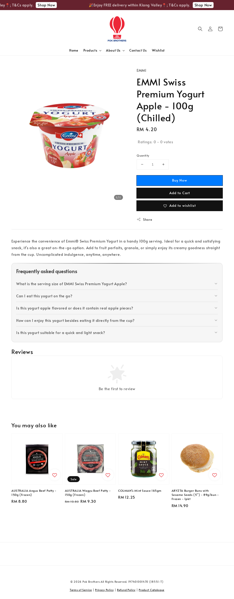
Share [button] (147, 219)
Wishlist (158, 50)
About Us (113, 50)
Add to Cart (179, 192)
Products (90, 50)
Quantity (143, 155)
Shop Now (43, 4)
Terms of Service (81, 590)
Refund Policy (126, 590)
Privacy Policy (104, 590)
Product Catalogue (151, 590)
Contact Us (137, 50)
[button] (200, 29)
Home (73, 50)
